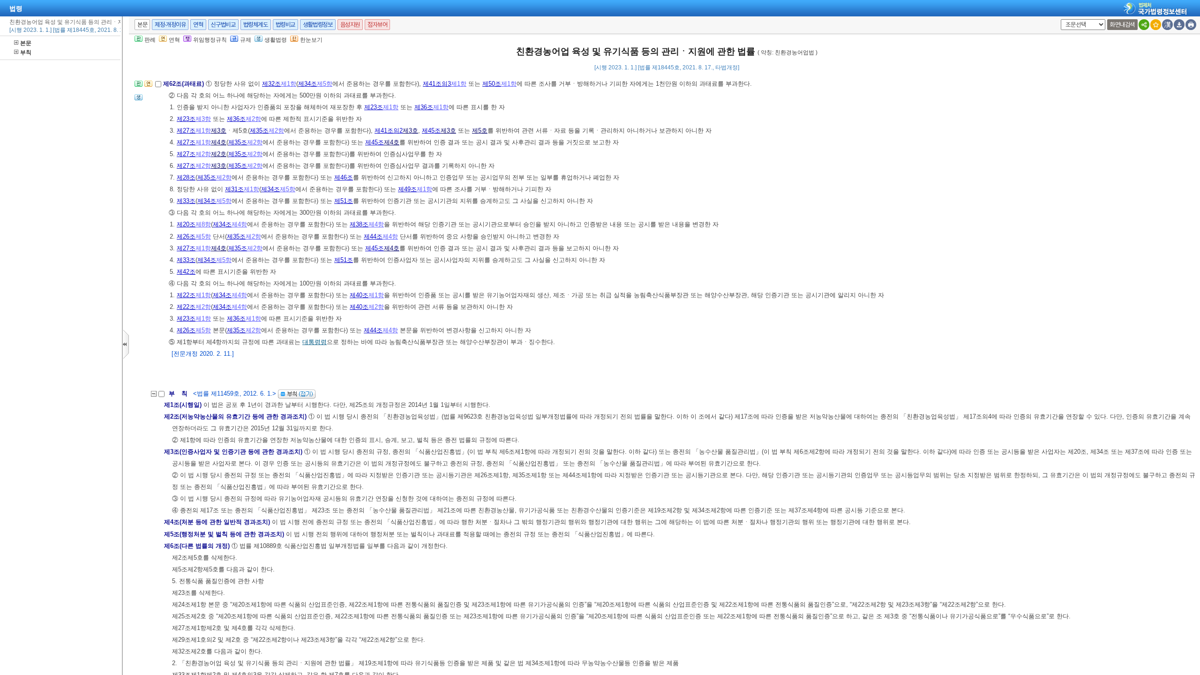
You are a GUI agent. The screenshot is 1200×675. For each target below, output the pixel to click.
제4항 (239, 224)
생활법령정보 (318, 24)
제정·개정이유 (170, 24)
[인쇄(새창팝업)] (1190, 24)
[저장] (1179, 24)
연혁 (198, 24)
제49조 (407, 189)
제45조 (431, 130)
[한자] (1167, 24)
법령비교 (285, 24)
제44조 (373, 236)
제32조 (271, 83)
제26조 (186, 236)
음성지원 (350, 24)
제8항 (203, 224)
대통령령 (314, 341)
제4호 (218, 142)
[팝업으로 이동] (138, 100)
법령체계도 (255, 24)
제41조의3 (437, 83)
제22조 (186, 295)
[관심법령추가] (1155, 24)
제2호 (218, 154)
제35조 (259, 130)
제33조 (186, 200)
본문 (25, 43)
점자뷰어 (377, 24)
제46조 (343, 177)
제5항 (324, 83)
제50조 (491, 83)
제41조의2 (389, 130)
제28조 (186, 177)
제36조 (423, 107)
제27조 (186, 130)
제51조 (343, 200)
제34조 (307, 83)
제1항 (288, 83)
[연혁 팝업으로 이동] (148, 86)
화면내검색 (1122, 24)
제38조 (359, 224)
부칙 (25, 52)
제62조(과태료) (184, 83)
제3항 (203, 118)
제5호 (480, 130)
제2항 (253, 118)
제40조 (359, 295)
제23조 (373, 107)
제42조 (186, 271)
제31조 (234, 189)
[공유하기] (1144, 24)
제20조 (186, 224)
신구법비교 (223, 24)
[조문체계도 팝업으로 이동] (138, 86)
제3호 (218, 130)
